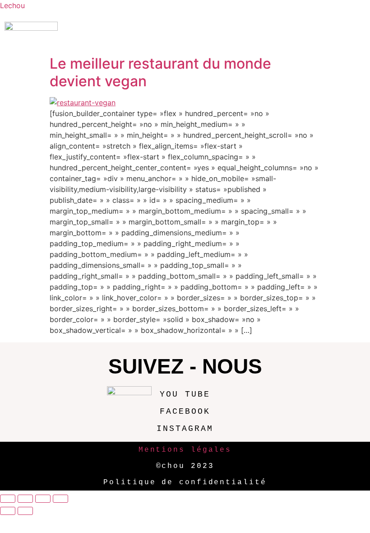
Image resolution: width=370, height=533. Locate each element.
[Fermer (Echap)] (60, 499)
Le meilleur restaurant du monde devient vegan (160, 72)
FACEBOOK (185, 411)
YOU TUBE (185, 394)
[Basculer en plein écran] (25, 499)
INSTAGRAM (185, 428)
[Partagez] (43, 499)
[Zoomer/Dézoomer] (7, 499)
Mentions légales (185, 450)
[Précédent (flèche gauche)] (7, 511)
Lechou (12, 5)
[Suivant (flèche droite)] (25, 511)
